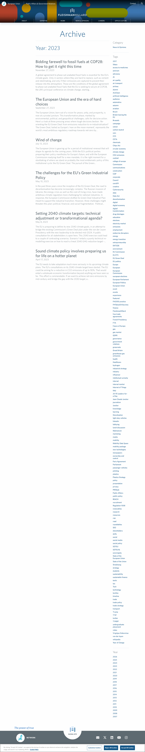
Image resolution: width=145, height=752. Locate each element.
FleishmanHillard (119, 311)
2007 (115, 716)
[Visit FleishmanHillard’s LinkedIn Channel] (111, 737)
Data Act (116, 196)
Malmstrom (117, 431)
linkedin (116, 421)
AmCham (116, 93)
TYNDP (116, 621)
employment (117, 230)
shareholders (118, 531)
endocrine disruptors (121, 233)
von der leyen (118, 636)
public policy (117, 496)
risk (114, 518)
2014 (115, 694)
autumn (115, 105)
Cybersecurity (118, 190)
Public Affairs (118, 493)
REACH (115, 499)
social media (117, 540)
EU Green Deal (118, 258)
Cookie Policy (34, 749)
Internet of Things (119, 387)
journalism (117, 402)
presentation (117, 483)
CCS (114, 136)
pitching (116, 471)
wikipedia (116, 639)
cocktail (116, 158)
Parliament (117, 464)
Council (115, 180)
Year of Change (118, 643)
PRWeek (116, 490)
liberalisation (118, 415)
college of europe (119, 161)
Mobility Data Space (120, 443)
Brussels (116, 120)
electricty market (119, 223)
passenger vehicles (120, 468)
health (115, 359)
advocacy (116, 74)
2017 (115, 61)
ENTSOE (116, 246)
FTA (114, 323)
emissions (116, 227)
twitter (115, 618)
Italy (114, 390)
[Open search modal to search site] (142, 3)
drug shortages (118, 214)
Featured (116, 298)
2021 (115, 672)
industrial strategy (120, 368)
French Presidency (120, 320)
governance (117, 339)
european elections (120, 276)
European (116, 268)
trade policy (117, 602)
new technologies (119, 450)
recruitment (117, 502)
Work (62, 21)
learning (116, 412)
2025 (115, 660)
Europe (115, 264)
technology (117, 590)
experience (117, 295)
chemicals (116, 142)
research (116, 512)
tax (114, 584)
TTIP (115, 615)
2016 (115, 688)
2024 (115, 663)
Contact (133, 3)
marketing (117, 434)
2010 (115, 707)
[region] (72, 748)
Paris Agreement (119, 461)
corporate (116, 177)
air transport (117, 83)
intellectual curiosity (120, 378)
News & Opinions (82, 21)
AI (114, 77)
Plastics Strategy (119, 477)
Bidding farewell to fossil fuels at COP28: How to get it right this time (69, 64)
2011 (114, 704)
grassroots (117, 347)
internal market (118, 384)
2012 (115, 701)
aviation (116, 108)
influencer (116, 375)
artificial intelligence (120, 96)
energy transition (119, 239)
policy (115, 480)
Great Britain (118, 350)
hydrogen (116, 365)
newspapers (117, 453)
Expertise (43, 21)
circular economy (119, 149)
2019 (115, 679)
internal (116, 381)
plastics (116, 474)
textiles (115, 593)
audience (116, 99)
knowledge (117, 409)
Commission (117, 164)
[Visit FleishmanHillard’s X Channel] (105, 737)
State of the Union (119, 561)
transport (116, 609)
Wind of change (49, 139)
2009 (115, 710)
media (115, 437)
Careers (101, 21)
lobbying (116, 424)
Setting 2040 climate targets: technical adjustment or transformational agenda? (69, 215)
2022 (115, 669)
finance (115, 308)
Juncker (116, 405)
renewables (117, 509)
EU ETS (115, 255)
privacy (115, 487)
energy (115, 236)
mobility (116, 440)
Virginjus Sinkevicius (120, 633)
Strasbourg (117, 565)
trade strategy (118, 606)
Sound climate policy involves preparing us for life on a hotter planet (71, 253)
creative (116, 186)
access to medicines (120, 67)
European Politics (119, 283)
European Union (14, 4)
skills (115, 534)
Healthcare (117, 362)
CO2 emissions (118, 155)
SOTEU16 (116, 550)
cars (114, 133)
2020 (115, 676)
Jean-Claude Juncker (120, 399)
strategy (116, 568)
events (115, 292)
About (24, 21)
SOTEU (115, 546)
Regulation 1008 (119, 506)
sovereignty (117, 553)
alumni (115, 90)
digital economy (119, 205)
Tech (114, 587)
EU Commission (119, 252)
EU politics (117, 261)
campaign (116, 123)
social (115, 537)
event (115, 289)
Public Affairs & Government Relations (40, 4)
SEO (114, 528)
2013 (115, 698)
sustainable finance (120, 577)
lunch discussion (119, 428)
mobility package (119, 446)
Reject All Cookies (111, 748)
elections (116, 220)
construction (117, 171)
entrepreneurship (119, 242)
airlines (115, 86)
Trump (115, 612)
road (114, 521)
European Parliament (121, 279)
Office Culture (121, 21)
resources (116, 515)
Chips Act (116, 145)
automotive (117, 102)
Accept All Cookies (127, 748)
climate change (118, 152)
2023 (115, 666)
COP (114, 174)
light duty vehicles (120, 418)
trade (115, 599)
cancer (115, 127)
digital (115, 202)
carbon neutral (118, 130)
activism (116, 71)
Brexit (115, 112)
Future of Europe (119, 326)
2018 (115, 682)
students (116, 571)
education (116, 217)
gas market (117, 332)
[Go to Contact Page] (97, 737)
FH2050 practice (119, 301)
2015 (115, 691)
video (115, 630)
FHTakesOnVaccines (120, 305)
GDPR (115, 335)
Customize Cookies (94, 748)
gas (114, 329)
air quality (117, 80)
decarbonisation (119, 199)
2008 (115, 713)
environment (117, 249)
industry (116, 372)
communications (119, 168)
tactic (115, 580)
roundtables (117, 524)
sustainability (118, 574)
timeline (116, 596)
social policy (117, 543)
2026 (115, 657)
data (114, 193)
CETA (115, 139)
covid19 (116, 183)
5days (115, 64)
